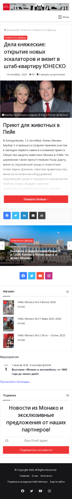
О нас (35, 475)
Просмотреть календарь (15, 381)
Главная (24, 475)
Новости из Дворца (44, 30)
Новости (26, 30)
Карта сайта (57, 481)
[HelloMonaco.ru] (36, 7)
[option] (36, 245)
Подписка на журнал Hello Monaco (28, 481)
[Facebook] (7, 215)
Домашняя (12, 30)
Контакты (46, 475)
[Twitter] (15, 215)
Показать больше (35, 199)
